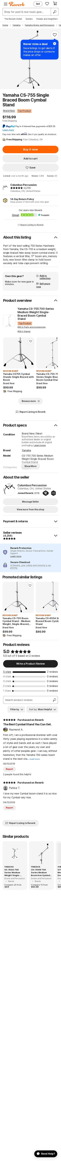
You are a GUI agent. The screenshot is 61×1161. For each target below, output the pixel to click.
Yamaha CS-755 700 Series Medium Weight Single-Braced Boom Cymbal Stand (36, 313)
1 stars (7, 690)
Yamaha (26, 450)
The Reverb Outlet (13, 19)
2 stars (7, 685)
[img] (16, 188)
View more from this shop (30, 509)
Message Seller (30, 501)
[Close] (54, 43)
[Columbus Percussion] (9, 490)
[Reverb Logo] (16, 4)
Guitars (29, 19)
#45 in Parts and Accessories (32, 327)
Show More (30, 466)
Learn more (40, 445)
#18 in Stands (24, 331)
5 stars (7, 671)
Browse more (29, 401)
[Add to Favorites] (54, 34)
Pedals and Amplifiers (47, 19)
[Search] (54, 12)
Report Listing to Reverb (31, 225)
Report (9, 769)
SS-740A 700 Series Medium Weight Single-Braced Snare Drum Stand (14, 872)
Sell (38, 3)
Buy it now (30, 149)
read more (35, 759)
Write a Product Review (30, 663)
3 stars (7, 681)
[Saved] (47, 3)
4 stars (7, 676)
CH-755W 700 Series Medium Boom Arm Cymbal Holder (40, 872)
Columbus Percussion (23, 184)
